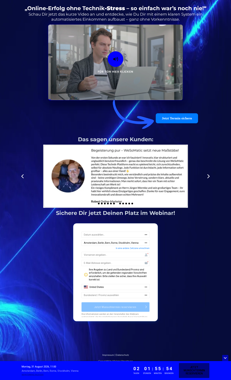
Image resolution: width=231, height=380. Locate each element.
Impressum (108, 354)
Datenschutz (122, 354)
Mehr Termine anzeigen (32, 375)
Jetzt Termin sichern (177, 118)
